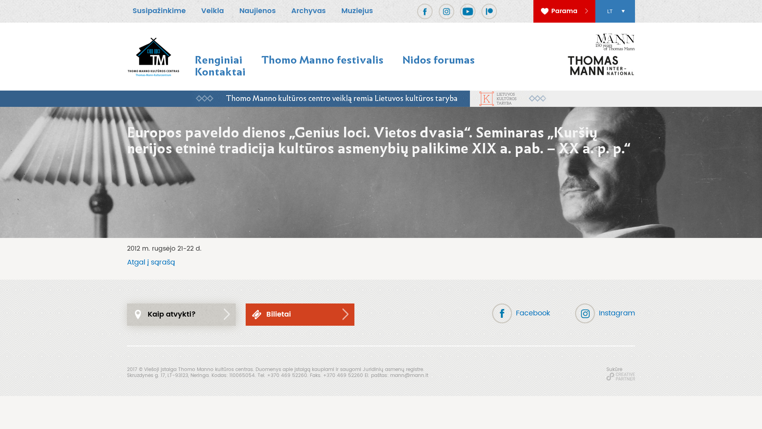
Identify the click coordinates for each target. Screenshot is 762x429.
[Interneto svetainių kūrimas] (620, 377)
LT (609, 11)
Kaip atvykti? (172, 314)
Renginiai (218, 60)
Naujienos (257, 11)
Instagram (617, 313)
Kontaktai (220, 72)
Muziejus (357, 11)
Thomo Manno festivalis (322, 60)
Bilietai (278, 314)
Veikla (212, 11)
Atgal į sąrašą (151, 262)
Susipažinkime (159, 11)
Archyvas (308, 11)
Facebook (533, 313)
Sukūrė (614, 369)
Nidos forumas (438, 60)
